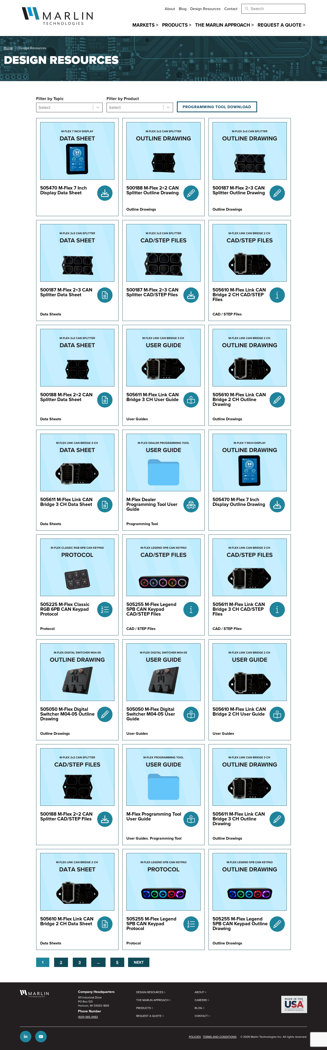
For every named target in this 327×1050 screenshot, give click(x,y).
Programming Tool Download (217, 107)
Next (139, 962)
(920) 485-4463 (88, 1017)
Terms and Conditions (220, 1037)
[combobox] (69, 108)
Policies (195, 1037)
